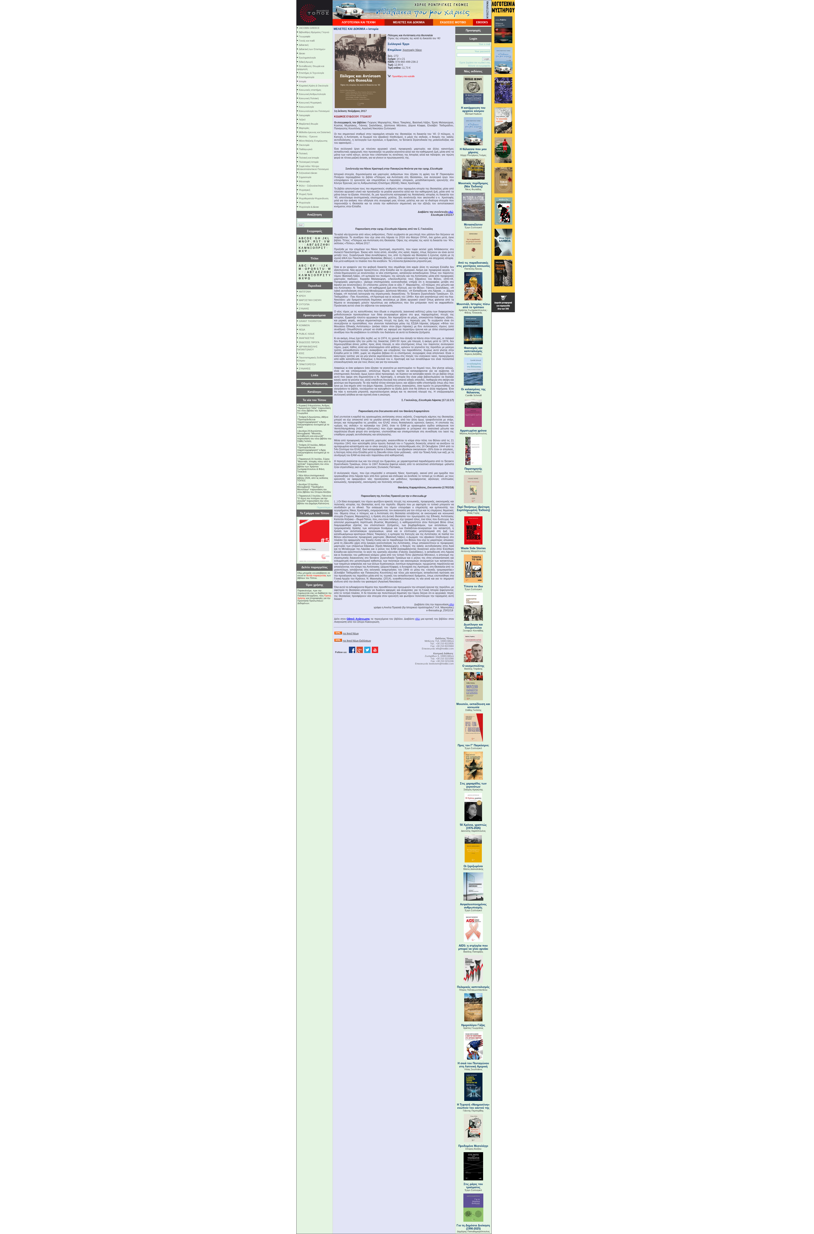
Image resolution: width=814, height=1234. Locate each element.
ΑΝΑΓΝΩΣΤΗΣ (306, 338)
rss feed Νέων (351, 633)
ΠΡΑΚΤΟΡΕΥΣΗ (307, 364)
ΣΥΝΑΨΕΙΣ (305, 368)
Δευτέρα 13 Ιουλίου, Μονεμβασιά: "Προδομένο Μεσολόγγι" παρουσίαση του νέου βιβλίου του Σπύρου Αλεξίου (314, 488)
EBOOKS (482, 22)
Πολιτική (303, 153)
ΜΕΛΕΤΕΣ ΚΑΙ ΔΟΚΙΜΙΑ (409, 22)
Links (314, 375)
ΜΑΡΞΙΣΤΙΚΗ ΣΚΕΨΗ (310, 300)
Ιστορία (302, 81)
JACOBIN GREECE (309, 28)
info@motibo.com (445, 648)
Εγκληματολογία (307, 57)
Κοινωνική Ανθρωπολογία (312, 94)
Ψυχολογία (304, 202)
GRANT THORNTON (310, 321)
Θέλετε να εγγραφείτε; (479, 65)
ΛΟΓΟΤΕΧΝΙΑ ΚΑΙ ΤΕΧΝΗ (358, 22)
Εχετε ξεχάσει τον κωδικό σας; (475, 62)
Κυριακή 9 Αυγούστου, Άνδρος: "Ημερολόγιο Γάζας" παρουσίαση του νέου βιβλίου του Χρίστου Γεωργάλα (314, 409)
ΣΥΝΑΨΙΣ (304, 308)
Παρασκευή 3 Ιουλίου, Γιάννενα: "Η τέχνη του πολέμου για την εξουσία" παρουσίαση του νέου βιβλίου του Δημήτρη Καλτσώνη (314, 499)
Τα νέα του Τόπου (314, 400)
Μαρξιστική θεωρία (308, 124)
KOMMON (304, 325)
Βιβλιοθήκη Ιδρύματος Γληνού (314, 32)
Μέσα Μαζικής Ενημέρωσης (313, 140)
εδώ (450, 211)
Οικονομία (304, 145)
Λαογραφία (304, 115)
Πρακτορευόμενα (314, 315)
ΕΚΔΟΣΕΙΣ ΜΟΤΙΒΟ (453, 22)
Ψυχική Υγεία (305, 194)
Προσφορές (473, 30)
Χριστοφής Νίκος (412, 50)
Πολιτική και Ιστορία (309, 157)
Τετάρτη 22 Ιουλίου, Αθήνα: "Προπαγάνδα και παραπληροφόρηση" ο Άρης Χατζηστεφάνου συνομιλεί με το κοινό (313, 450)
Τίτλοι (314, 258)
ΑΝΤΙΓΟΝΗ (305, 291)
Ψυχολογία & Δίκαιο (309, 207)
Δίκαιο (302, 53)
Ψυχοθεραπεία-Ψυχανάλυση (313, 198)
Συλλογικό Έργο (398, 44)
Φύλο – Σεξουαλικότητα (311, 185)
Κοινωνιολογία (306, 107)
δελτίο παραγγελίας (316, 575)
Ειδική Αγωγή (306, 62)
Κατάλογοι (314, 391)
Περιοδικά (314, 285)
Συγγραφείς (314, 231)
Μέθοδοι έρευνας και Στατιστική (314, 132)
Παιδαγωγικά (305, 149)
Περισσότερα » (324, 507)
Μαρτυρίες (304, 128)
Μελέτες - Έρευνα (308, 136)
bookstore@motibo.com (441, 663)
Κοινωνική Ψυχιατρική (310, 102)
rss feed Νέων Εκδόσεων (357, 640)
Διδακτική (303, 45)
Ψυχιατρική (304, 190)
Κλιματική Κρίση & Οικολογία (313, 85)
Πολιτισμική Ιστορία (308, 162)
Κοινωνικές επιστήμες (310, 90)
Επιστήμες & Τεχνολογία (311, 73)
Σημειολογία (305, 177)
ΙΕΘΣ (301, 353)
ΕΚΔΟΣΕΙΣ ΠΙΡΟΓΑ (309, 342)
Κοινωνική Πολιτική (309, 98)
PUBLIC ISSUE (307, 334)
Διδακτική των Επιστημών (312, 49)
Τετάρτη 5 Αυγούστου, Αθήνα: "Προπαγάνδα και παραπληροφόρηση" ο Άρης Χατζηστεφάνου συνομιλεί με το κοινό (313, 422)
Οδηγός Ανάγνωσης (314, 383)
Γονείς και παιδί (307, 40)
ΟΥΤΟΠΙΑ (304, 304)
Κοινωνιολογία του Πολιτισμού (314, 111)
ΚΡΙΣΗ (302, 296)
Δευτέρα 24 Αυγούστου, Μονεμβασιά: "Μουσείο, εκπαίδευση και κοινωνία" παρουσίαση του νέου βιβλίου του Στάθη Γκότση (314, 436)
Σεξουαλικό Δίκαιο (308, 173)
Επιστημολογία (306, 77)
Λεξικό (302, 119)
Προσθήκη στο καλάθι (402, 76)
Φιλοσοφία (304, 181)
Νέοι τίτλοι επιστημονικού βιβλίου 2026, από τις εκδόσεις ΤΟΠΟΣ (312, 478)
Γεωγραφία (304, 36)
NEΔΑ (302, 329)
